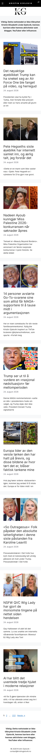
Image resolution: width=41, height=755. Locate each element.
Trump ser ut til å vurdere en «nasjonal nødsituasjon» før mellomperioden (19, 381)
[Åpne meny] (2, 3)
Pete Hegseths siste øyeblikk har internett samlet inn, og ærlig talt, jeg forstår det (19, 152)
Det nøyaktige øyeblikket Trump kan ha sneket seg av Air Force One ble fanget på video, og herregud (20, 78)
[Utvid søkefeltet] (38, 3)
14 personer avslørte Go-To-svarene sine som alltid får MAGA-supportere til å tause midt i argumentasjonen (19, 303)
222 (14, 715)
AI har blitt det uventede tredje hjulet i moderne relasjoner (19, 682)
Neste (21, 715)
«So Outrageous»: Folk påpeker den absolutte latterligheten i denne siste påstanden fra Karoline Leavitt (20, 534)
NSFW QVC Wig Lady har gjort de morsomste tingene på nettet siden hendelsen (20, 610)
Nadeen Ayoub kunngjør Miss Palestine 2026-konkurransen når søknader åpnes (16, 222)
